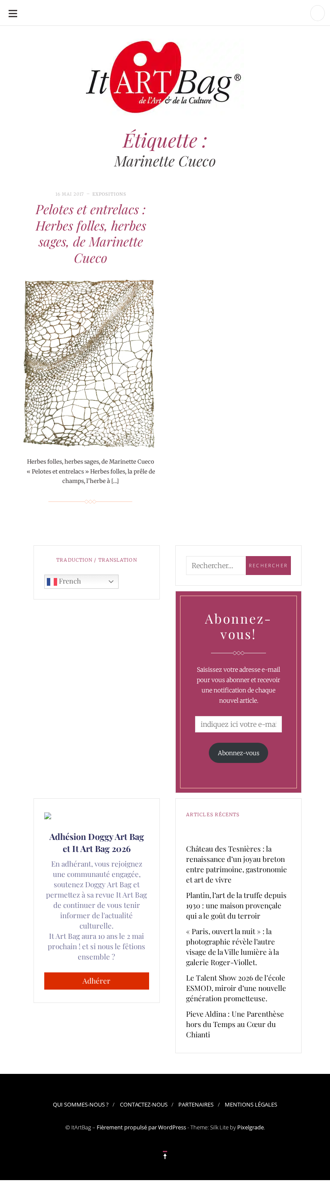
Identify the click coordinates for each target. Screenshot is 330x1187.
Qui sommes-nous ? (81, 1104)
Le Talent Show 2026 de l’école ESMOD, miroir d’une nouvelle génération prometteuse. (236, 988)
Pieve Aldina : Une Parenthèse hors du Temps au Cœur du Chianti (235, 1024)
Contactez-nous (144, 1104)
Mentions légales (251, 1104)
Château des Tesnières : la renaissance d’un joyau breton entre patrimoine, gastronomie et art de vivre (236, 864)
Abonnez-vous (239, 753)
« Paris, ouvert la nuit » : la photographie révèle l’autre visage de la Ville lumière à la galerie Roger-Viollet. (232, 946)
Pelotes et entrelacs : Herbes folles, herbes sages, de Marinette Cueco (91, 233)
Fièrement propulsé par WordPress (141, 1127)
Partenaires (196, 1104)
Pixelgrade (250, 1127)
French (69, 580)
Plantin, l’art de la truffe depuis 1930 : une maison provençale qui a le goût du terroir (236, 905)
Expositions (109, 194)
